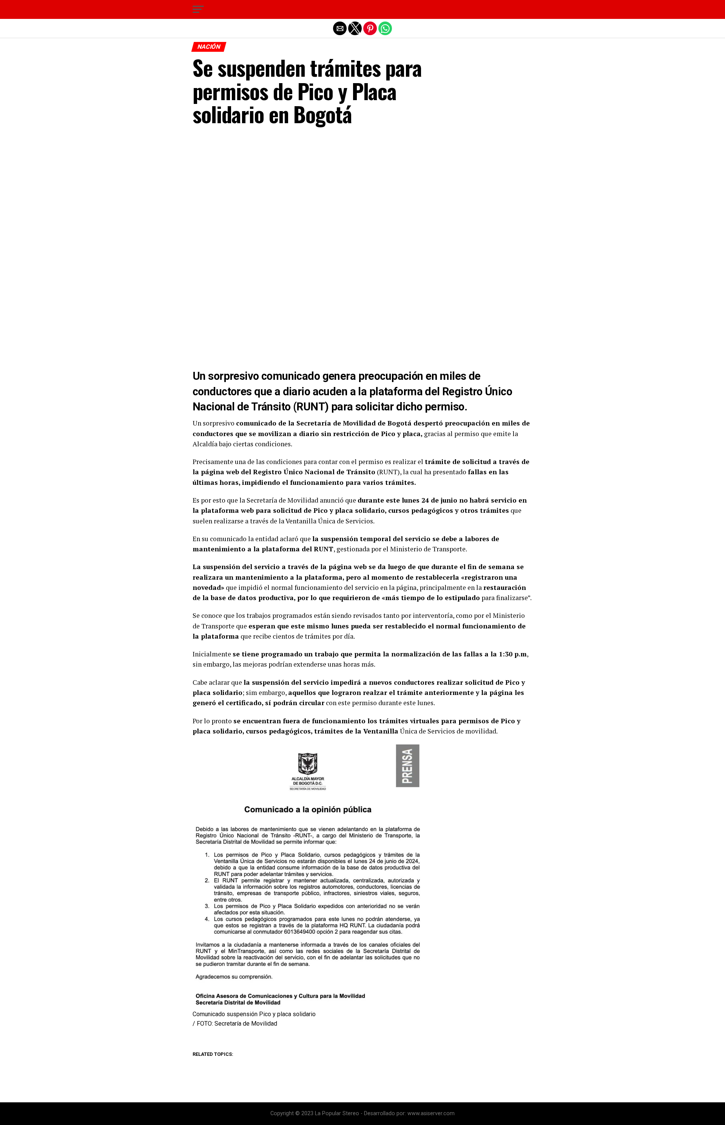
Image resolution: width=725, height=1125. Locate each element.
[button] (198, 9)
